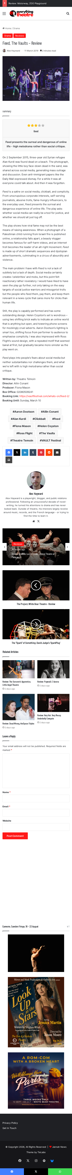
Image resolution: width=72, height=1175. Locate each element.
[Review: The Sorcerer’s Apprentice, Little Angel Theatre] (19, 669)
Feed (57, 418)
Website (7, 820)
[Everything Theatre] (21, 13)
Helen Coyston (49, 426)
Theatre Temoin (22, 440)
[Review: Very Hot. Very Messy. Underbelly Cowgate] (53, 703)
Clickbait (40, 418)
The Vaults (48, 433)
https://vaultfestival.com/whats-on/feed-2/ (44, 396)
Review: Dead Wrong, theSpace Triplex (18, 723)
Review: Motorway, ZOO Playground (27, 3)
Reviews (19, 35)
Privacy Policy (10, 1123)
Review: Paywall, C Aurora (48, 681)
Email (6, 806)
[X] (17, 452)
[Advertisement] (36, 884)
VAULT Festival (51, 440)
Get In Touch (9, 1128)
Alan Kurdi (19, 418)
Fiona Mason (22, 426)
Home (8, 28)
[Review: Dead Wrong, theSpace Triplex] (19, 707)
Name (7, 792)
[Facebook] (9, 452)
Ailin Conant (51, 411)
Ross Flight (25, 433)
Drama (16, 28)
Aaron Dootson (24, 411)
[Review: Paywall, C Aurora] (53, 669)
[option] (36, 546)
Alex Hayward (13, 50)
